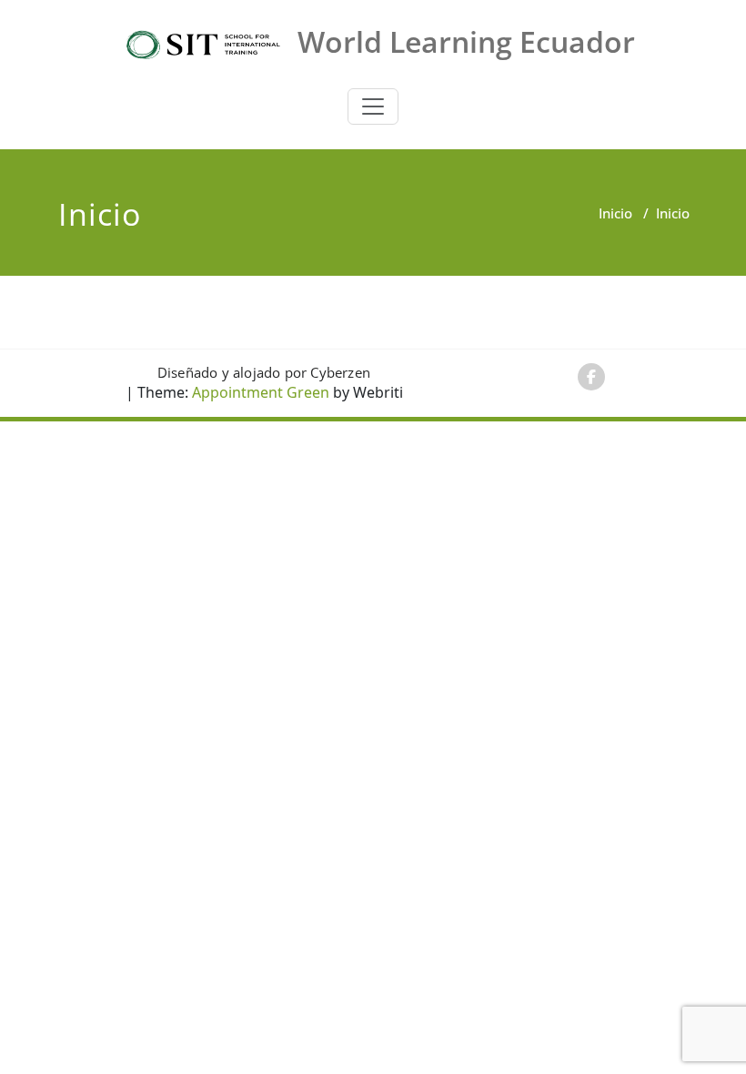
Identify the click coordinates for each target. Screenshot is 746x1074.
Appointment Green (258, 392)
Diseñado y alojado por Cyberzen (263, 372)
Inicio (615, 213)
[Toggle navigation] (373, 106)
